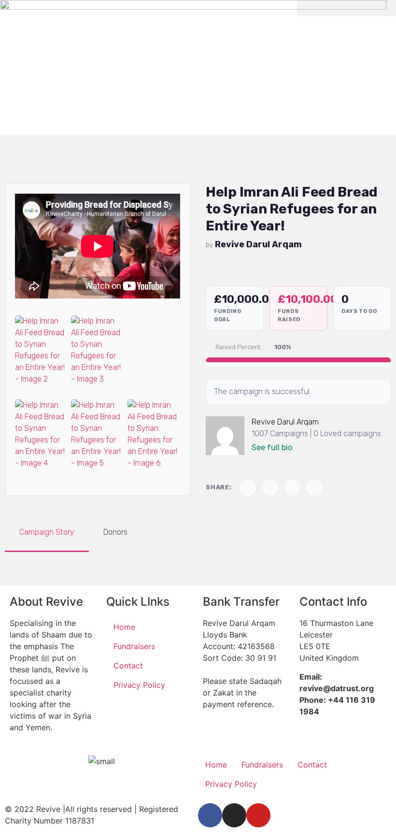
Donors (115, 532)
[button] (346, 8)
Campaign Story (46, 532)
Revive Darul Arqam (258, 244)
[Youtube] (258, 815)
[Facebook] (210, 815)
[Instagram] (234, 815)
